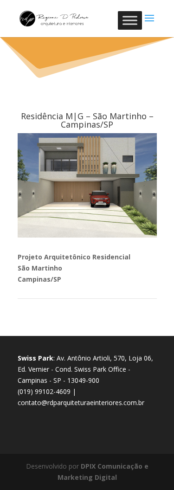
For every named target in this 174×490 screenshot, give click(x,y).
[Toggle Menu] (129, 20)
